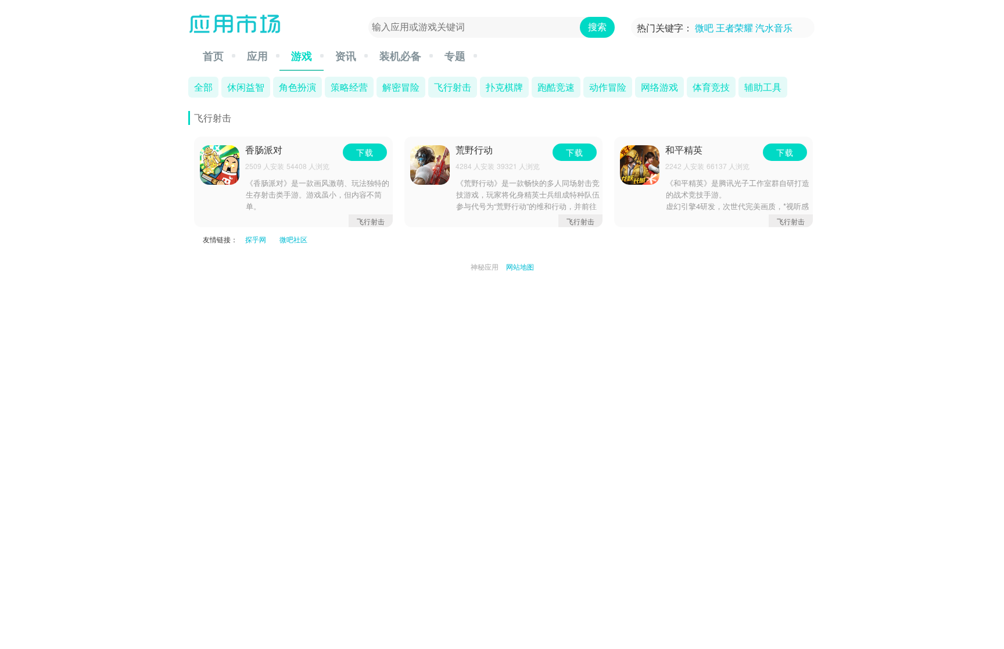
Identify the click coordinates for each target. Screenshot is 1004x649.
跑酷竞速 (556, 86)
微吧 (704, 27)
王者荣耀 (734, 27)
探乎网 (255, 239)
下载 (365, 152)
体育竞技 (711, 86)
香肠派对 (263, 150)
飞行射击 (452, 86)
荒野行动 (474, 150)
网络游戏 (659, 86)
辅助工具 (762, 86)
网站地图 (520, 266)
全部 (203, 86)
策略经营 (349, 86)
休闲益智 (245, 86)
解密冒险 (400, 86)
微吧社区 (293, 239)
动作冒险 (607, 86)
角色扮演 (297, 86)
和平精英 (683, 150)
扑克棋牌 (504, 86)
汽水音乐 (774, 27)
